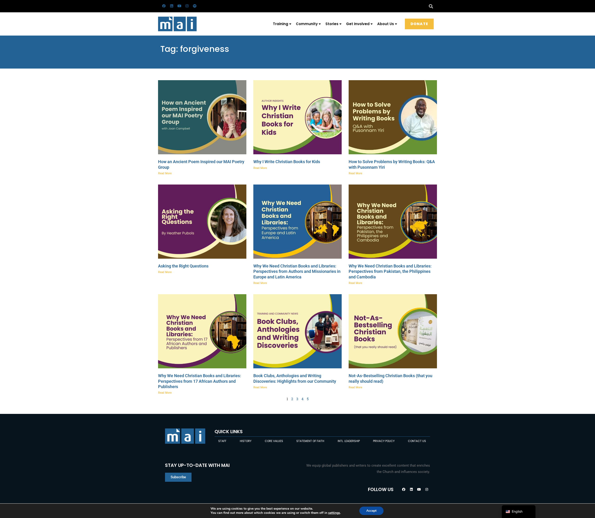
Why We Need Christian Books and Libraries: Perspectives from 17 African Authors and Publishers (199, 381)
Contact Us (417, 441)
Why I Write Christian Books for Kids (286, 161)
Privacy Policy (384, 441)
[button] (431, 6)
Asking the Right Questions (183, 266)
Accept (371, 510)
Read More (165, 173)
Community (307, 23)
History (245, 441)
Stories (331, 23)
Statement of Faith (310, 441)
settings (334, 513)
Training (280, 23)
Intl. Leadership (349, 441)
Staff (222, 441)
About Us (385, 23)
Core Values (274, 441)
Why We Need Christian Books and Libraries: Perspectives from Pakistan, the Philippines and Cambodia (390, 271)
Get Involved (358, 23)
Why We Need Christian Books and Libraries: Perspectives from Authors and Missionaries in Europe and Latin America (296, 271)
